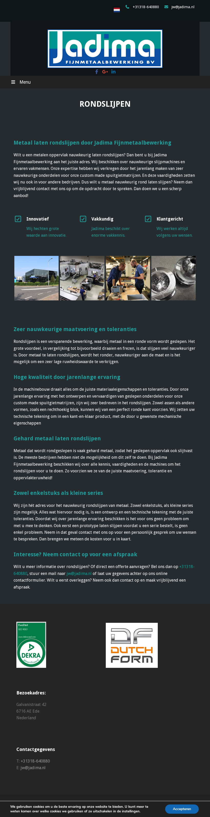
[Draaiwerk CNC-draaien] (173, 278)
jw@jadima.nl (183, 7)
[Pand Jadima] (36, 278)
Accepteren (182, 809)
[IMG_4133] (128, 278)
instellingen (131, 811)
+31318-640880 (146, 7)
